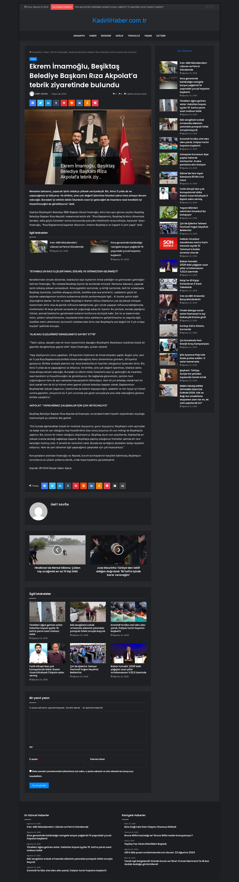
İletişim (161, 35)
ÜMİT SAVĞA (41, 94)
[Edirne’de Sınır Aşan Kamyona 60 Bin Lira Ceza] (168, 178)
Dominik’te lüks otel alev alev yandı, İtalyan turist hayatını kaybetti (128, 628)
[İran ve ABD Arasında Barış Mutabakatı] (168, 300)
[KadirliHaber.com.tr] (119, 20)
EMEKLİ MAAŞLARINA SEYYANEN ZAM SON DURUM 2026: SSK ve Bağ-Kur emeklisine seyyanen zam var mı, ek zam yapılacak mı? (194, 394)
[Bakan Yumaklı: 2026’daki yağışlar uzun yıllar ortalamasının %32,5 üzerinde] (128, 653)
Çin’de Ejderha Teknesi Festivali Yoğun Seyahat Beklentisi (84, 669)
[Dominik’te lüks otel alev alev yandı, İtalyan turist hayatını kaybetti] (128, 612)
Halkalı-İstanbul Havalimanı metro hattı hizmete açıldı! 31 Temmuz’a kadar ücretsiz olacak (194, 245)
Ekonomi (106, 35)
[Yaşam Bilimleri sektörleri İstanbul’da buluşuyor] (168, 212)
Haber (92, 35)
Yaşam (148, 35)
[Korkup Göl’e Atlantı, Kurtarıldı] (168, 330)
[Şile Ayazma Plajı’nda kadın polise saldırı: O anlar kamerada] (168, 359)
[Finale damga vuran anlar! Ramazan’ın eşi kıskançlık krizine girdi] (168, 315)
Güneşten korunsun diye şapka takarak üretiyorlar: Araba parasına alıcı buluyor (194, 159)
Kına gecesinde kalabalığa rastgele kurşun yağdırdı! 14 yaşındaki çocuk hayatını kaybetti (195, 85)
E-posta (34, 759)
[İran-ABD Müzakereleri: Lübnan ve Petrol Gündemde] (38, 246)
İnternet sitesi (97, 759)
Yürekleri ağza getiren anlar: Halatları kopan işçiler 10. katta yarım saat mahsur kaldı (117, 7)
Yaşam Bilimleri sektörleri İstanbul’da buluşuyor (193, 211)
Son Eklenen (184, 50)
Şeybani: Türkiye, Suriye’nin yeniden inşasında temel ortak (193, 374)
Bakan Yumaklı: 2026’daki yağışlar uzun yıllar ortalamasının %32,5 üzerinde (128, 669)
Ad (31, 747)
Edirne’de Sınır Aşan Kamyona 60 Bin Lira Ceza (192, 177)
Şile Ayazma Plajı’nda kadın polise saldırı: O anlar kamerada (192, 358)
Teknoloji (134, 35)
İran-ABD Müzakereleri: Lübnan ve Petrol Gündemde (193, 66)
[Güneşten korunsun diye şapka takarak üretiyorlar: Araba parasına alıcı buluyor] (168, 159)
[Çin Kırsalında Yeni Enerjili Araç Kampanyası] (168, 345)
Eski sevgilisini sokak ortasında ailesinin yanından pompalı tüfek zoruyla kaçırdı (87, 628)
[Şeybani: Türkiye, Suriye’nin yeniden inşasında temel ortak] (168, 375)
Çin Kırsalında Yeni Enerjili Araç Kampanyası (194, 342)
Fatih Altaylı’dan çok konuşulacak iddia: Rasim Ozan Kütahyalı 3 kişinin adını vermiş (46, 671)
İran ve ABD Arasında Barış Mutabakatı (192, 297)
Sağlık (119, 35)
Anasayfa (79, 35)
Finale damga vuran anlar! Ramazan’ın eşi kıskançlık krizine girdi (193, 314)
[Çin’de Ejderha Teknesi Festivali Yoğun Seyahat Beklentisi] (88, 653)
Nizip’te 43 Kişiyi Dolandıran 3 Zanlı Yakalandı (191, 284)
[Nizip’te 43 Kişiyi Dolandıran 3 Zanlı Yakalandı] (168, 285)
